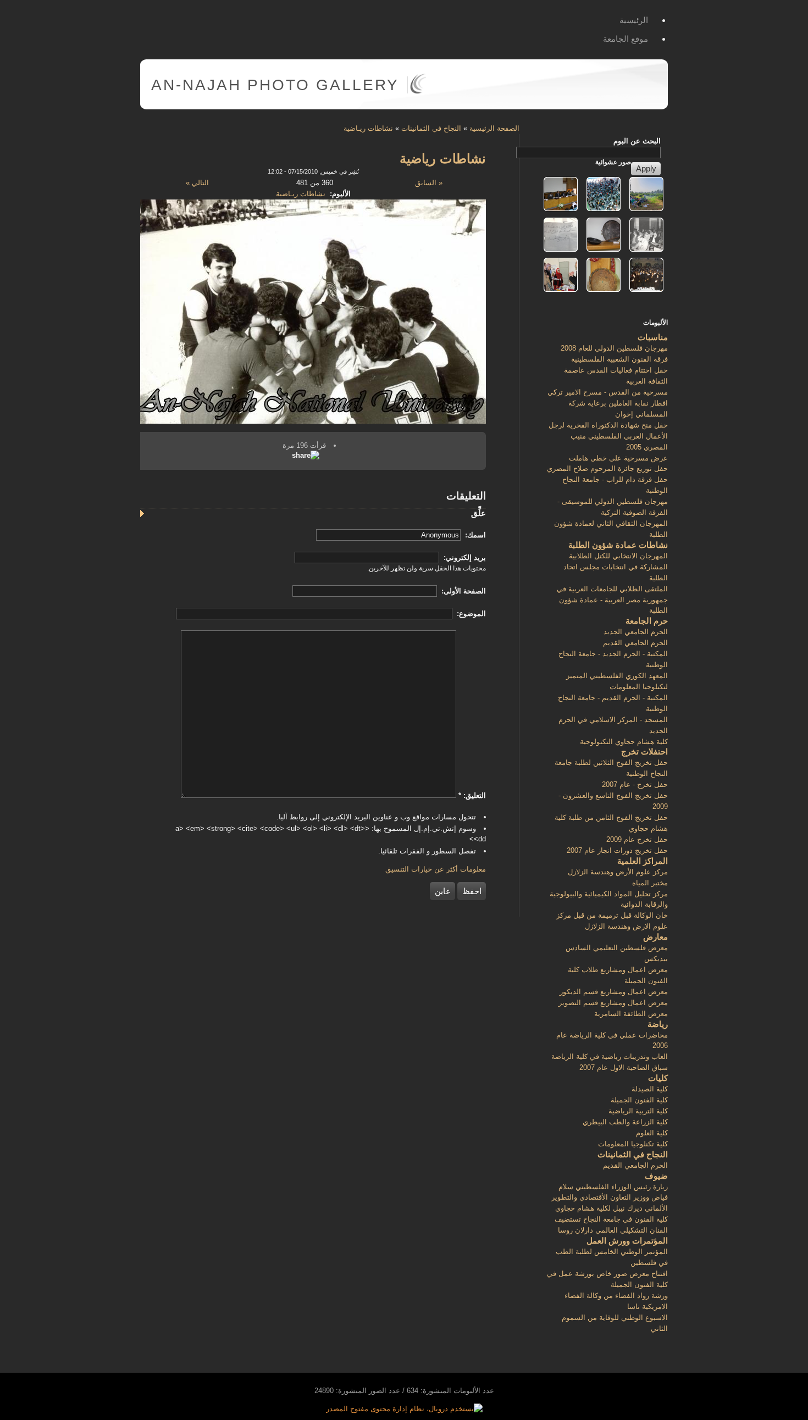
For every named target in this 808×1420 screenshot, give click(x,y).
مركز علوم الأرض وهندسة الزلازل (618, 872)
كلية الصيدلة (650, 1089)
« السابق (428, 183)
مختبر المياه (650, 883)
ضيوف (656, 1175)
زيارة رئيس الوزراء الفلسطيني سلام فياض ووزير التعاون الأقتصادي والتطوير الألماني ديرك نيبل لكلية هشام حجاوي (609, 1198)
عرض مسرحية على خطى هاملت (618, 458)
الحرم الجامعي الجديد (636, 632)
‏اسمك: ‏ (474, 535)
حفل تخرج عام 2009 (637, 839)
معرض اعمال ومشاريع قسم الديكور (614, 992)
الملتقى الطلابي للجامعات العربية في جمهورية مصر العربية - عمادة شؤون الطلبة (612, 600)
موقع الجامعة (625, 38)
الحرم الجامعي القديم (635, 643)
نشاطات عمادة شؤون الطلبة (618, 545)
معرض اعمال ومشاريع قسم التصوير (613, 1003)
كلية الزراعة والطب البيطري (625, 1122)
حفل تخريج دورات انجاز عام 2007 (617, 850)
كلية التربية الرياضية (638, 1111)
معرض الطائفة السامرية (631, 1013)
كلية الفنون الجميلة (639, 1100)
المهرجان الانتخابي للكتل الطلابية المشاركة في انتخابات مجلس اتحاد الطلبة (615, 567)
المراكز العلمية (642, 861)
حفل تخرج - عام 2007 (635, 784)
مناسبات (653, 337)
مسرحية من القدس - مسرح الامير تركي (607, 392)
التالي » (197, 183)
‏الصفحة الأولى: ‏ (462, 591)
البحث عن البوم (637, 141)
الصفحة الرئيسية (494, 128)
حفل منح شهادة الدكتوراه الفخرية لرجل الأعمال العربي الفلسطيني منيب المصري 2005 (608, 436)
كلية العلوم (652, 1133)
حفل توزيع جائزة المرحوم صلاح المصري (607, 468)
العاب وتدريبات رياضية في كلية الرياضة (609, 1056)
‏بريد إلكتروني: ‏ (463, 557)
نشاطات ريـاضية (368, 128)
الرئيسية (633, 20)
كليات (658, 1078)
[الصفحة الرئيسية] (418, 91)
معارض (655, 936)
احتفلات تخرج (644, 751)
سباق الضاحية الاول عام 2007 (623, 1067)
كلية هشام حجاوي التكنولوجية (624, 741)
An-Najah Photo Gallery (275, 84)
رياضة (657, 1024)
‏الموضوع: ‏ (470, 613)
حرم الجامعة (647, 620)
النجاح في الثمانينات (431, 128)
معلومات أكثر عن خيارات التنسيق (435, 869)
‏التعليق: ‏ (472, 795)
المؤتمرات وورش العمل (627, 1240)
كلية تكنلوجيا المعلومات (633, 1144)
